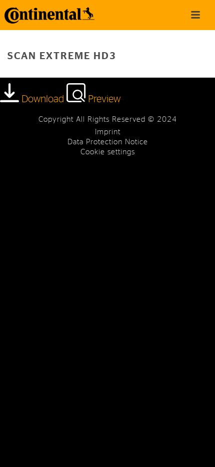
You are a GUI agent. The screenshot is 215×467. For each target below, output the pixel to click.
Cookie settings (107, 152)
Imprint (107, 132)
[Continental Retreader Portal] (45, 15)
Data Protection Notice (108, 142)
